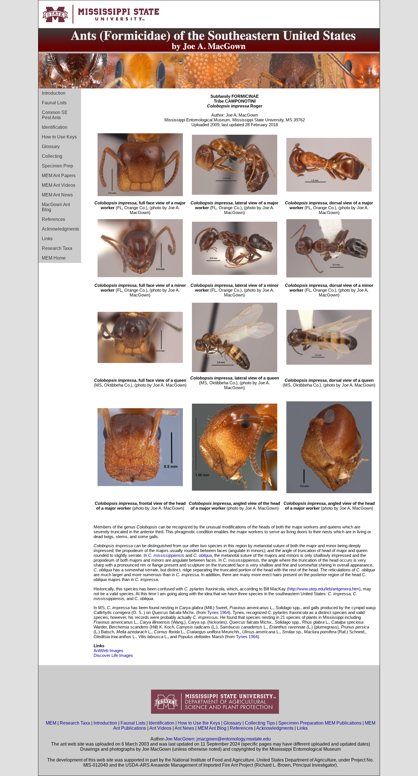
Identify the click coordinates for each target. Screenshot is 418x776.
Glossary (51, 146)
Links (47, 238)
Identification (54, 127)
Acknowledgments (60, 229)
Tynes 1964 (218, 612)
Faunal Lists (54, 102)
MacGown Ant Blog (56, 207)
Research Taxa (57, 248)
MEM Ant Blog (212, 728)
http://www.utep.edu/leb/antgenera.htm (323, 588)
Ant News (184, 728)
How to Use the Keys (199, 723)
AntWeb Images (108, 650)
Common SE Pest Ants (55, 115)
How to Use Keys (59, 136)
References (53, 219)
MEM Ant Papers (59, 175)
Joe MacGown (179, 738)
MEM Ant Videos (58, 185)
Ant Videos (160, 728)
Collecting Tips (260, 723)
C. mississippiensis (166, 555)
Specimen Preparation (301, 723)
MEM (51, 723)
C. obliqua (202, 555)
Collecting (52, 156)
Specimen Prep (57, 165)
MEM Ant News (57, 194)
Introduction (53, 93)
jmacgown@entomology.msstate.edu (233, 738)
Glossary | (234, 723)
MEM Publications (343, 723)
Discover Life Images (113, 655)
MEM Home (54, 258)
